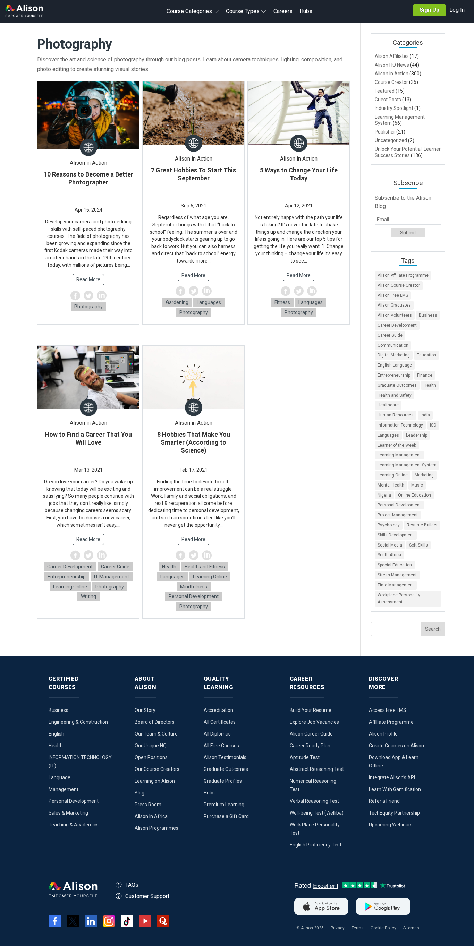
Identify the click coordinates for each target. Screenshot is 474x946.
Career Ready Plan (310, 745)
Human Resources (396, 415)
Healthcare (388, 405)
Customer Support (147, 896)
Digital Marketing (394, 355)
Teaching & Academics (74, 824)
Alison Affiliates (392, 56)
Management (63, 789)
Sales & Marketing (68, 813)
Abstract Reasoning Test (317, 769)
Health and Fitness (205, 566)
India (425, 415)
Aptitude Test (305, 757)
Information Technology (400, 425)
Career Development (70, 566)
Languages (209, 302)
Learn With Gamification (395, 789)
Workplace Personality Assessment (399, 599)
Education (426, 355)
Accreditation (218, 710)
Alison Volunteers (395, 315)
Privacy (338, 928)
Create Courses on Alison (396, 745)
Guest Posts (388, 99)
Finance (424, 375)
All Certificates (220, 722)
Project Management (398, 515)
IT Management (111, 576)
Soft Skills (418, 545)
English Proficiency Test (315, 845)
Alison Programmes (156, 828)
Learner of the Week (397, 445)
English (56, 734)
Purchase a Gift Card (226, 816)
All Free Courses (221, 745)
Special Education (395, 564)
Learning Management (399, 455)
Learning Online (70, 587)
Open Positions (151, 757)
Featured (385, 91)
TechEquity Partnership (394, 813)
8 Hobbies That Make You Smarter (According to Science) (193, 442)
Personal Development (194, 596)
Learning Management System (407, 465)
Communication (393, 345)
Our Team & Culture (156, 734)
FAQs (131, 885)
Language (59, 777)
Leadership (416, 435)
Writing (88, 596)
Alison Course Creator (399, 285)
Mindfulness (193, 587)
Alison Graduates (394, 305)
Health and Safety (395, 395)
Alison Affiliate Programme (403, 275)
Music (417, 485)
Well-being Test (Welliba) (317, 813)
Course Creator (391, 82)
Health (169, 566)
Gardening (177, 302)
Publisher (385, 132)
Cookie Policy (383, 928)
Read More (88, 279)
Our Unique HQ (151, 745)
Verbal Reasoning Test (314, 801)
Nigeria (384, 495)
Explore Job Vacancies (314, 722)
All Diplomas (217, 734)
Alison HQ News (392, 65)
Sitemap (411, 928)
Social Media (390, 545)
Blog (139, 793)
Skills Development (396, 535)
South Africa (389, 554)
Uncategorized (391, 140)
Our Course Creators (157, 769)
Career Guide (115, 566)
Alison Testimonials (225, 757)
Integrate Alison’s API (392, 777)
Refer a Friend (384, 801)
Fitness (282, 302)
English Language (395, 365)
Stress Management (397, 575)
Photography (88, 306)
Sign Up (429, 10)
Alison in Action (391, 73)
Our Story (145, 710)
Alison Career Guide (311, 734)
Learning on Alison (155, 781)
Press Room (148, 804)
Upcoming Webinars (391, 824)
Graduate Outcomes (397, 385)
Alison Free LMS (393, 295)
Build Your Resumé (310, 710)
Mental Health (391, 485)
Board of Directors (155, 722)
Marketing (424, 475)
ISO (433, 425)
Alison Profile (383, 734)
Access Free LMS (387, 710)
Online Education (414, 495)
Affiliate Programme (391, 722)
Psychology (389, 525)
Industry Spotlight (394, 108)
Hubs (209, 793)
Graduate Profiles (223, 781)
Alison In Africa (151, 816)
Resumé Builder (422, 525)
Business (428, 315)
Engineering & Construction (78, 722)
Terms (358, 928)
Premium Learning (224, 804)
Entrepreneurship (67, 576)
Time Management (396, 585)
